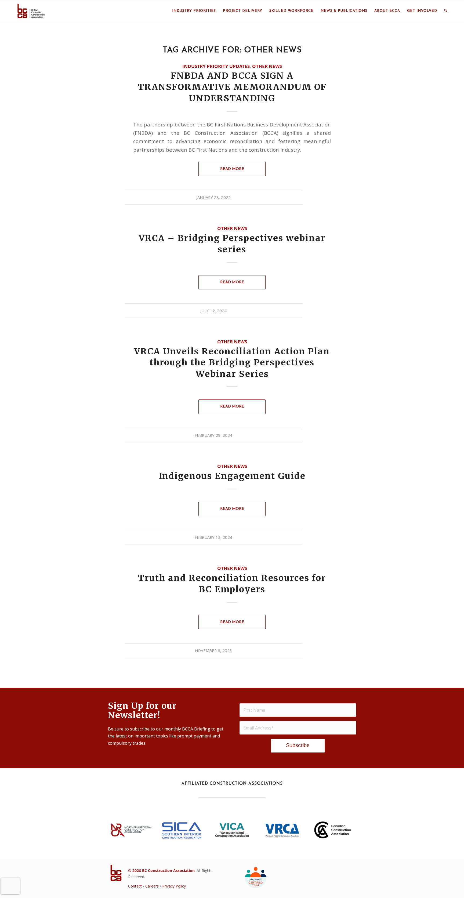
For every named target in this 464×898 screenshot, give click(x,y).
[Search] (446, 11)
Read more (232, 169)
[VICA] (232, 830)
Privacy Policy (174, 886)
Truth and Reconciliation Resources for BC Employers (232, 584)
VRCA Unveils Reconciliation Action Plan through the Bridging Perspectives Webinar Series (232, 362)
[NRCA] (131, 830)
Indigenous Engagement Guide (232, 476)
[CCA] (332, 830)
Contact (135, 886)
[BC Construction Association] (30, 11)
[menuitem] (194, 11)
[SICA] (181, 830)
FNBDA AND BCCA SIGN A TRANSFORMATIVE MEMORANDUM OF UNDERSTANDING (232, 87)
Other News (267, 66)
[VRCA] (282, 830)
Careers (152, 886)
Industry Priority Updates (216, 66)
